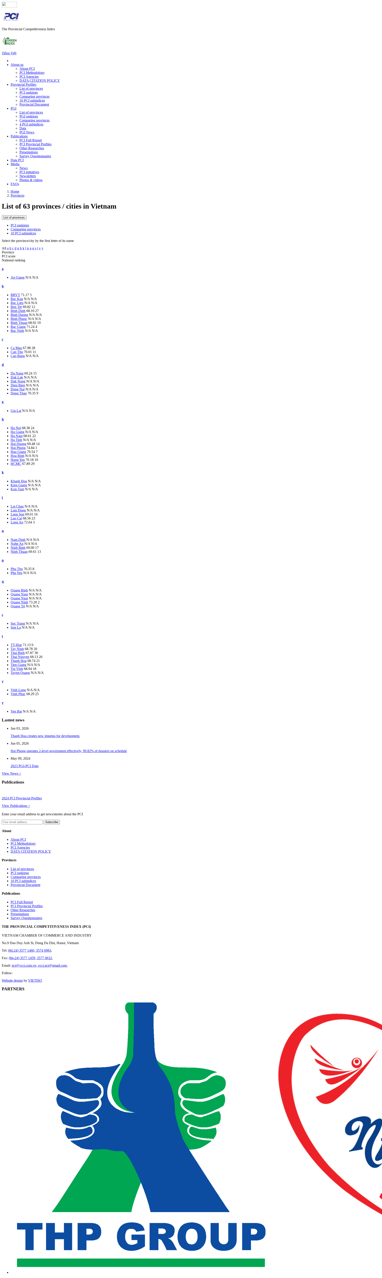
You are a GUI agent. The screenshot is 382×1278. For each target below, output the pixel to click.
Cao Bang (18, 356)
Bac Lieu (17, 303)
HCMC (16, 464)
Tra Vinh (17, 669)
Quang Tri (18, 606)
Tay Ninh (17, 649)
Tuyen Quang (20, 673)
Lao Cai (16, 518)
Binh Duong (19, 315)
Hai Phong (18, 448)
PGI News (26, 132)
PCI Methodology (32, 72)
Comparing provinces (34, 96)
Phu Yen (16, 573)
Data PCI (17, 160)
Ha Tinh (16, 440)
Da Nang (17, 373)
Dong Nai (18, 389)
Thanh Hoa (19, 661)
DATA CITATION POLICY (39, 80)
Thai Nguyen (20, 657)
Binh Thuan (19, 323)
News (23, 168)
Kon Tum (17, 489)
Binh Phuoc (19, 319)
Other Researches (31, 148)
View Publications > (16, 806)
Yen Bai (16, 711)
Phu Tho (17, 569)
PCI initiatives (29, 172)
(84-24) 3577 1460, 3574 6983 (29, 950)
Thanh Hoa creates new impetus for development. (45, 736)
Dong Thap (19, 393)
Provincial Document (34, 104)
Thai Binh (18, 653)
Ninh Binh (18, 548)
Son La (16, 627)
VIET (35, 980)
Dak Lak (17, 377)
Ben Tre (16, 307)
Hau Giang (18, 452)
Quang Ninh (19, 602)
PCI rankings (28, 92)
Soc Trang (18, 623)
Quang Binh (19, 590)
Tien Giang (18, 665)
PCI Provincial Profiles (35, 144)
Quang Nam (19, 594)
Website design (12, 980)
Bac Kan (17, 299)
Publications (19, 136)
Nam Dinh (18, 540)
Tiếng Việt (9, 53)
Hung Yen (18, 460)
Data (22, 128)
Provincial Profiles (23, 84)
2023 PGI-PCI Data (24, 766)
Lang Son (17, 514)
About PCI (27, 68)
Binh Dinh (18, 311)
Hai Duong (18, 444)
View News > (11, 773)
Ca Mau (16, 348)
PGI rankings (28, 116)
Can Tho (17, 352)
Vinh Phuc (18, 694)
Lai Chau (17, 506)
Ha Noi (16, 428)
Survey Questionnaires (35, 156)
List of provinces (31, 88)
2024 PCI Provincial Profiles (22, 798)
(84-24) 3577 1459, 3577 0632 (30, 958)
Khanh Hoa (19, 481)
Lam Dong (18, 510)
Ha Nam (17, 436)
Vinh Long (18, 690)
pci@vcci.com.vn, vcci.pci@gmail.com (39, 965)
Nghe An (17, 544)
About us (17, 65)
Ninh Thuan (19, 551)
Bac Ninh (17, 331)
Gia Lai (16, 411)
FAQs (15, 184)
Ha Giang (17, 432)
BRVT (15, 295)
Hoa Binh (17, 456)
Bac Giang (18, 327)
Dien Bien (18, 385)
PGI (13, 108)
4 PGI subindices (31, 124)
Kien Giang (19, 485)
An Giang (18, 277)
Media (15, 164)
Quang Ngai (19, 598)
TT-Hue (16, 645)
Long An (17, 522)
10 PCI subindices (32, 100)
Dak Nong (18, 381)
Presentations (28, 152)
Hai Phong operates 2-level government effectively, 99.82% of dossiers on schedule (69, 751)
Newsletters (27, 176)
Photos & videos (30, 180)
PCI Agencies (29, 76)
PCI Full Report (30, 140)
